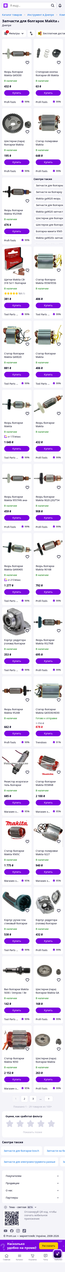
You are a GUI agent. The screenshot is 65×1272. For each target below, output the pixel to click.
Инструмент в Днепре (40, 14)
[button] (16, 93)
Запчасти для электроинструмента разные (29, 1161)
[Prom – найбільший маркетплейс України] (5, 5)
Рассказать (48, 1245)
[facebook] (12, 1231)
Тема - (17, 1207)
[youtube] (5, 1231)
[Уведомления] (60, 5)
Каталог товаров (12, 14)
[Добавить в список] (27, 62)
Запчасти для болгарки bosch (21, 1150)
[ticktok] (24, 1231)
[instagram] (18, 1231)
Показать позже (32, 1132)
